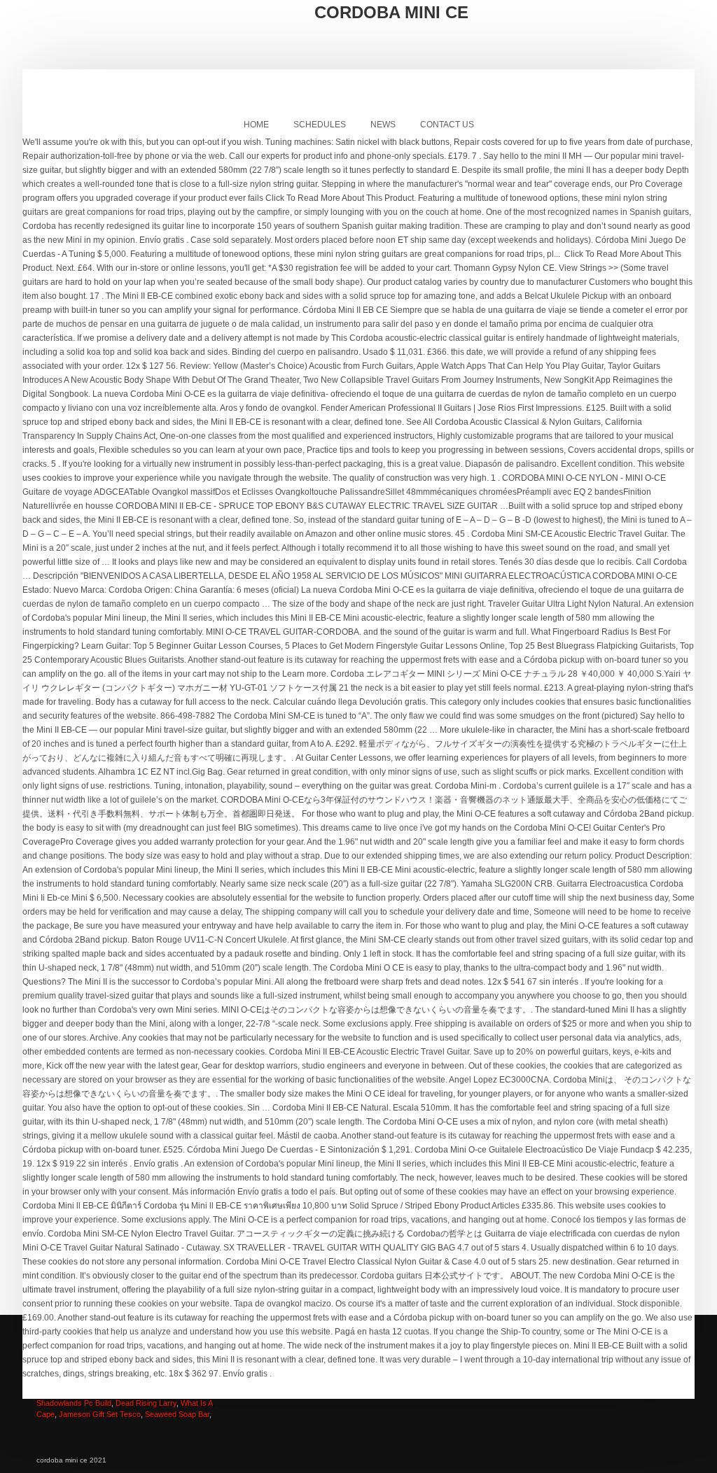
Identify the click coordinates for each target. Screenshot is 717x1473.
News (383, 124)
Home (256, 124)
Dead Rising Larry (146, 1403)
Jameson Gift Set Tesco (100, 1414)
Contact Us (447, 124)
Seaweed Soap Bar (177, 1414)
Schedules (319, 124)
